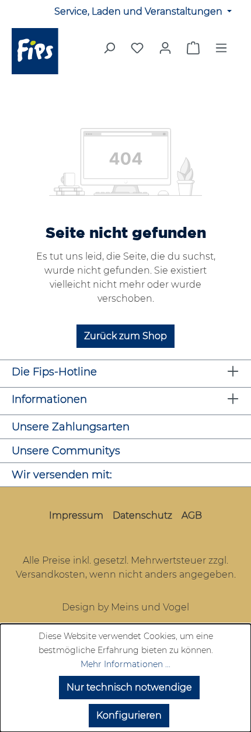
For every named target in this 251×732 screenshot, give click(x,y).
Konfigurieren (129, 715)
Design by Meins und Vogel (125, 607)
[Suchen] (109, 51)
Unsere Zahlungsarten (71, 426)
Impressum (76, 515)
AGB (192, 515)
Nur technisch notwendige (129, 687)
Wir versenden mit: (62, 474)
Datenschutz (142, 515)
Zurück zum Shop (125, 335)
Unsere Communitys (66, 450)
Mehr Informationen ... (125, 664)
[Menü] (221, 51)
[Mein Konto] (165, 48)
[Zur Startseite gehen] (42, 51)
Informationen (49, 399)
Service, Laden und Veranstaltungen (139, 11)
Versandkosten (50, 574)
